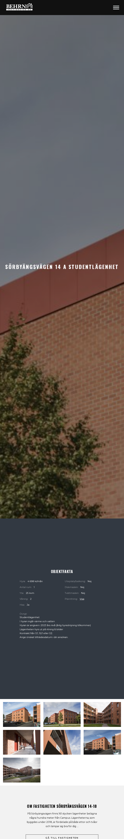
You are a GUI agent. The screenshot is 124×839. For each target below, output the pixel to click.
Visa (82, 598)
